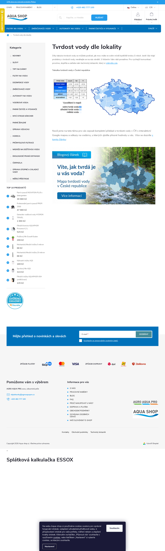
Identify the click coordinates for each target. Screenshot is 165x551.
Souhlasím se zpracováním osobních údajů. (101, 340)
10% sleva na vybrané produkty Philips (21, 2)
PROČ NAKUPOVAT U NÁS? (81, 403)
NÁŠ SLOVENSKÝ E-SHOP (81, 420)
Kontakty (65, 432)
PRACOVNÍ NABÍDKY (24, 7)
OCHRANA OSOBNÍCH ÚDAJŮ (79, 415)
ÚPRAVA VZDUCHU (21, 129)
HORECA (16, 136)
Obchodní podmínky (80, 432)
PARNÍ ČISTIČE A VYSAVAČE (25, 109)
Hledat (99, 17)
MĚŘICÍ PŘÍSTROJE (21, 179)
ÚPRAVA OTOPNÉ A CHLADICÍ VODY (26, 170)
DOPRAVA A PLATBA (79, 407)
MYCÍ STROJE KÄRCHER (23, 116)
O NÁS (9, 7)
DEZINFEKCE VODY (21, 82)
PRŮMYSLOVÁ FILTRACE (23, 143)
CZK (150, 7)
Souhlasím (114, 528)
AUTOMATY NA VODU (22, 96)
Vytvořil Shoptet (152, 443)
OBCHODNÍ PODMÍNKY (79, 410)
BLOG (39, 7)
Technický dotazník (98, 432)
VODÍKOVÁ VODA (20, 102)
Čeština (133, 7)
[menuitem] (16, 29)
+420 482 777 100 (18, 399)
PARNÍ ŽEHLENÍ (19, 122)
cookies (56, 537)
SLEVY (15, 62)
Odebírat (143, 334)
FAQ (71, 399)
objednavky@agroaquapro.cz (23, 394)
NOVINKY (17, 56)
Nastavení (49, 546)
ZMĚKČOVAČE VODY (21, 89)
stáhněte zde (111, 63)
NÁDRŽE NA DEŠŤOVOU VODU (26, 149)
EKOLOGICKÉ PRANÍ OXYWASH (26, 156)
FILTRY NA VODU (20, 76)
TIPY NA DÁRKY (20, 69)
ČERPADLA (17, 163)
